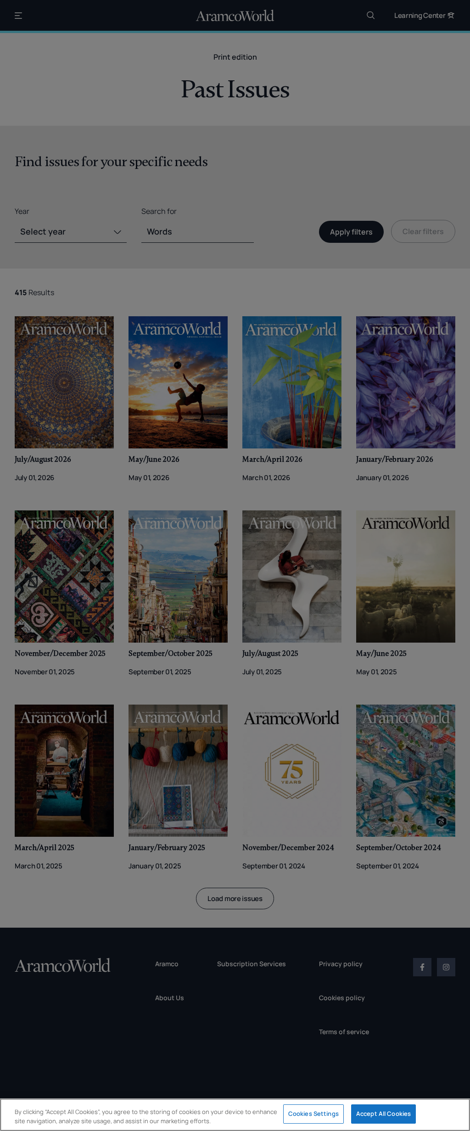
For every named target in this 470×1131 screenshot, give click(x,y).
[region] (235, 1114)
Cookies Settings (313, 1113)
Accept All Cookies (383, 1113)
